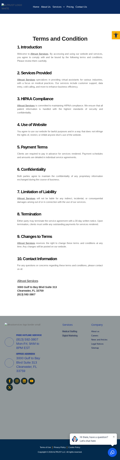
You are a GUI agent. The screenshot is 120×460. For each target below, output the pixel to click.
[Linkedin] (24, 381)
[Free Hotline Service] (9, 342)
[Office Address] (9, 362)
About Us (46, 6)
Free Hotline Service (29, 335)
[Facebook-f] (9, 381)
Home (36, 6)
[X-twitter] (9, 387)
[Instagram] (17, 381)
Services (57, 6)
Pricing (70, 6)
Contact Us (81, 6)
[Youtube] (31, 381)
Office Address (25, 354)
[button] (116, 35)
